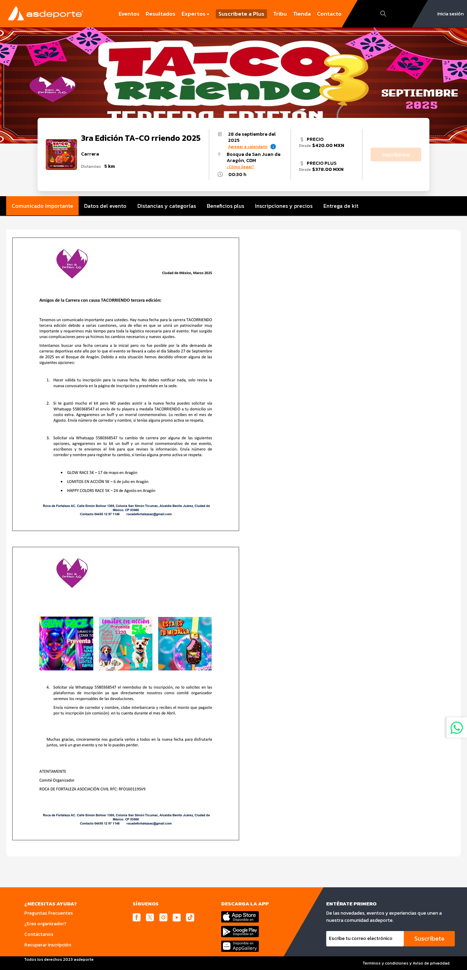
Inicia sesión (450, 13)
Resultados (160, 14)
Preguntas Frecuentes (48, 913)
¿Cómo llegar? (240, 167)
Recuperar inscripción (47, 944)
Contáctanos (38, 934)
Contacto (329, 14)
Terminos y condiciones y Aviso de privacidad (406, 963)
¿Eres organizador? (45, 923)
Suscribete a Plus (241, 14)
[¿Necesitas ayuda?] (456, 727)
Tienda (302, 14)
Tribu (280, 14)
